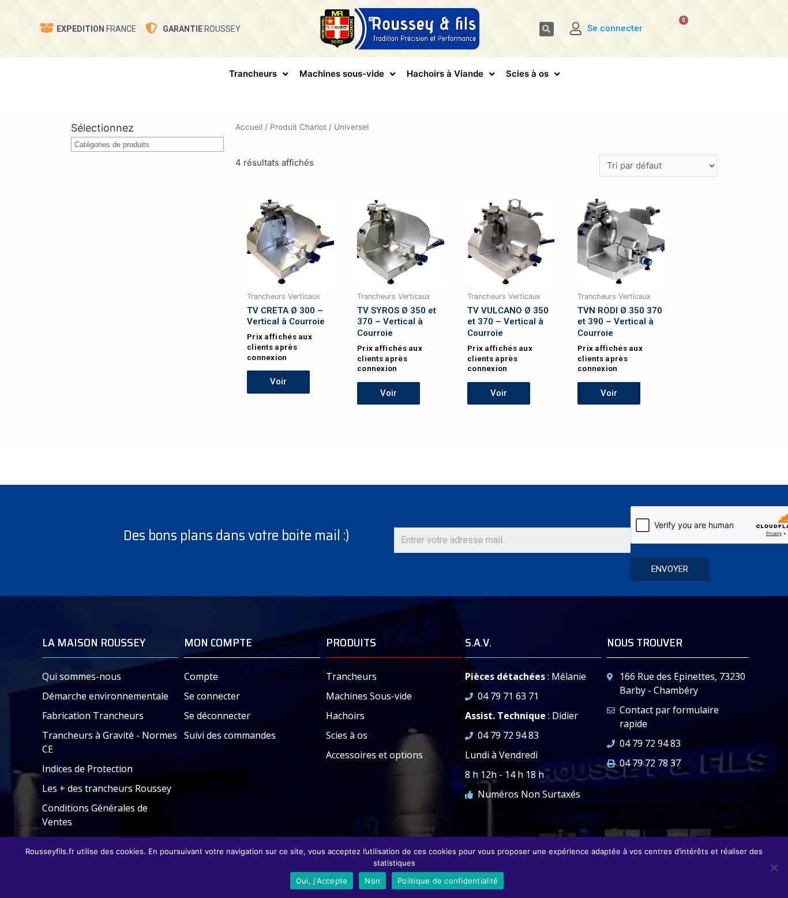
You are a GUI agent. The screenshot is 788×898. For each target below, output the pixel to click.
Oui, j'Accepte (322, 880)
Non (372, 880)
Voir (278, 381)
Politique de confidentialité (447, 880)
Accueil (248, 127)
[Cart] (675, 28)
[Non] (773, 867)
